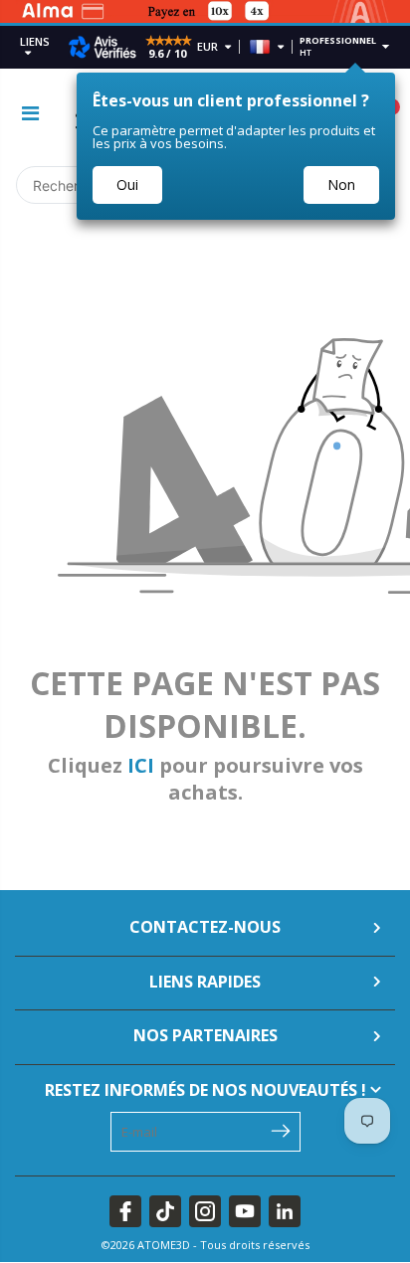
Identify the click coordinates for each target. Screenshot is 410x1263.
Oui (127, 184)
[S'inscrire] (281, 1130)
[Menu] (30, 112)
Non (341, 184)
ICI (140, 765)
